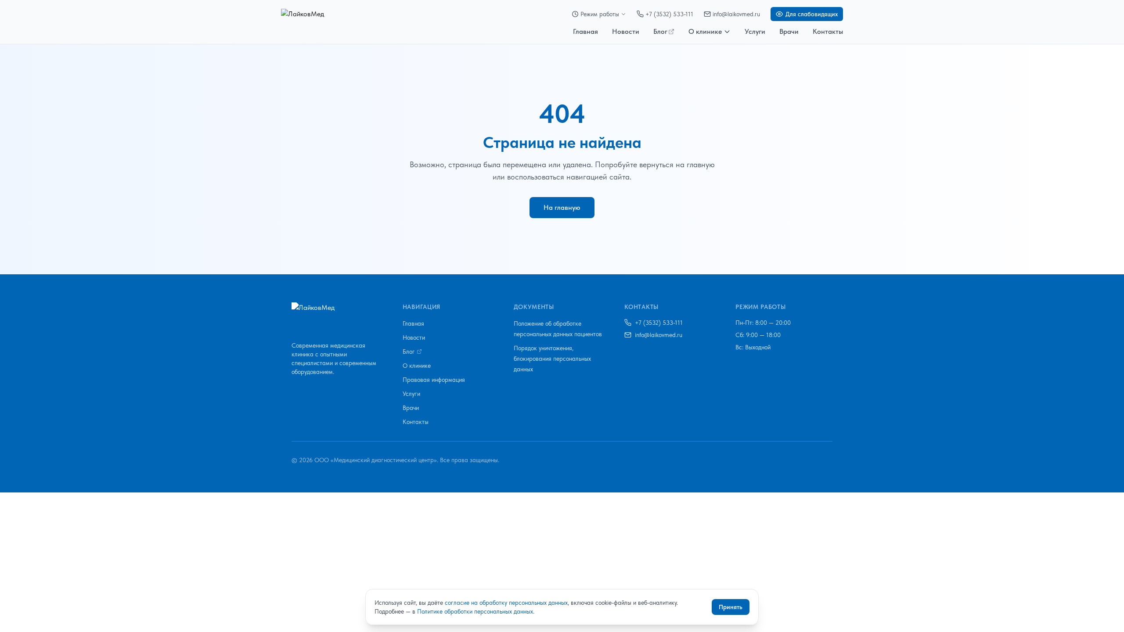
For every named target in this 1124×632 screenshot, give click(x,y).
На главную (562, 207)
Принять (730, 606)
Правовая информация (434, 379)
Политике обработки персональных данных (475, 611)
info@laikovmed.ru (736, 14)
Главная (585, 31)
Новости (625, 31)
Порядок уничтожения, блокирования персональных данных (552, 359)
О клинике (705, 31)
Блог (660, 31)
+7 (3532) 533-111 (669, 14)
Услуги (755, 31)
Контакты (828, 31)
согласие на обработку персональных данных (506, 602)
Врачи (789, 31)
